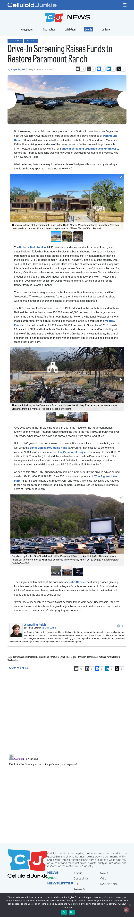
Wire (52, 878)
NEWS (78, 18)
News (53, 873)
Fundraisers (15, 41)
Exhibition (70, 30)
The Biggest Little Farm (76, 657)
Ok (63, 912)
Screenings (31, 41)
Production (27, 30)
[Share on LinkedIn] (109, 69)
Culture (106, 30)
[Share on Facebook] (99, 69)
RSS (76, 884)
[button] (121, 177)
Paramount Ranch (57, 657)
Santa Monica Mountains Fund (48, 447)
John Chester (77, 582)
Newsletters (61, 883)
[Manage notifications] (126, 909)
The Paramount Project (72, 452)
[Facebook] (118, 626)
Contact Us (81, 878)
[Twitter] (122, 626)
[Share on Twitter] (119, 69)
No (71, 912)
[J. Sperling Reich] (16, 630)
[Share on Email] (78, 69)
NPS (120, 657)
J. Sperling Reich (19, 69)
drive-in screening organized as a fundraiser (89, 148)
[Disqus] (67, 710)
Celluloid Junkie (49, 628)
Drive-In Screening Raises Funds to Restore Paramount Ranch (60, 55)
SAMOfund (44, 657)
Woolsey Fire (13, 660)
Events (88, 30)
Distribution (48, 30)
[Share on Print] (89, 69)
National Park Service (32, 247)
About (78, 873)
